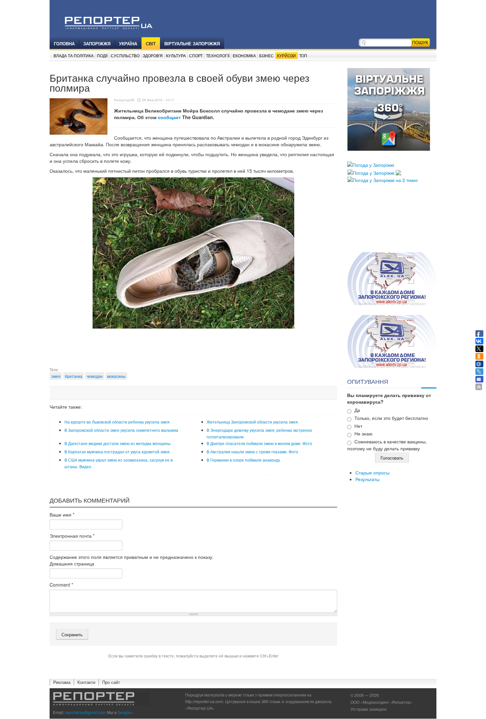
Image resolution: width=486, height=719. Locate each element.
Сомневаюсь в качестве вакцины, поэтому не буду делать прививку (387, 445)
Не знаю (363, 433)
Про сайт (111, 682)
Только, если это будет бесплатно (391, 418)
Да (357, 410)
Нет (358, 426)
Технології (217, 55)
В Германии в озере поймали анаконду (243, 460)
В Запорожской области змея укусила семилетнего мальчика (121, 430)
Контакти (86, 682)
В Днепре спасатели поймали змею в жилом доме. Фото (259, 443)
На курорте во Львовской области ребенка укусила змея (117, 422)
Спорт (196, 55)
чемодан (95, 376)
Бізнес (266, 55)
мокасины (116, 376)
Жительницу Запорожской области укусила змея (252, 422)
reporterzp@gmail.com (85, 712)
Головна (64, 43)
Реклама (61, 682)
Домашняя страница (72, 563)
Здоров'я (153, 55)
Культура (176, 55)
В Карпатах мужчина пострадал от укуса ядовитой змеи (117, 451)
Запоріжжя (96, 43)
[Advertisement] (193, 350)
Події (102, 55)
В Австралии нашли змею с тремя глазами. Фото (252, 451)
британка (73, 376)
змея (56, 376)
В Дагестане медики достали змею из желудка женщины (117, 443)
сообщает (169, 117)
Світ (151, 43)
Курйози (286, 55)
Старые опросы (372, 472)
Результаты (367, 479)
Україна (128, 43)
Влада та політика (74, 55)
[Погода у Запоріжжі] (370, 164)
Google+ (125, 712)
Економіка (244, 55)
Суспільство (125, 55)
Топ (303, 55)
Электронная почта (72, 535)
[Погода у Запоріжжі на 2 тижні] (382, 179)
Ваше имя (62, 514)
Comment (61, 584)
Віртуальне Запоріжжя (192, 43)
